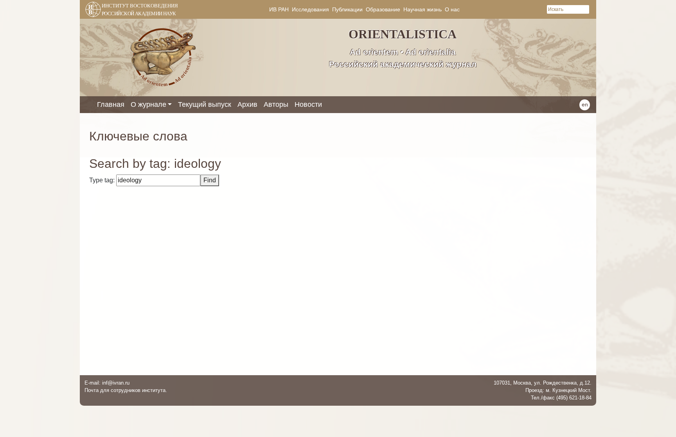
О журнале (148, 104)
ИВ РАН (279, 9)
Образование (383, 9)
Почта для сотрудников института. (125, 390)
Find (209, 180)
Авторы (276, 104)
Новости (308, 104)
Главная (110, 104)
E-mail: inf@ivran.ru (106, 383)
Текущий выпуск (204, 104)
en (585, 104)
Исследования (310, 9)
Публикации (347, 9)
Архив (247, 104)
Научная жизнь (422, 9)
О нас (452, 9)
